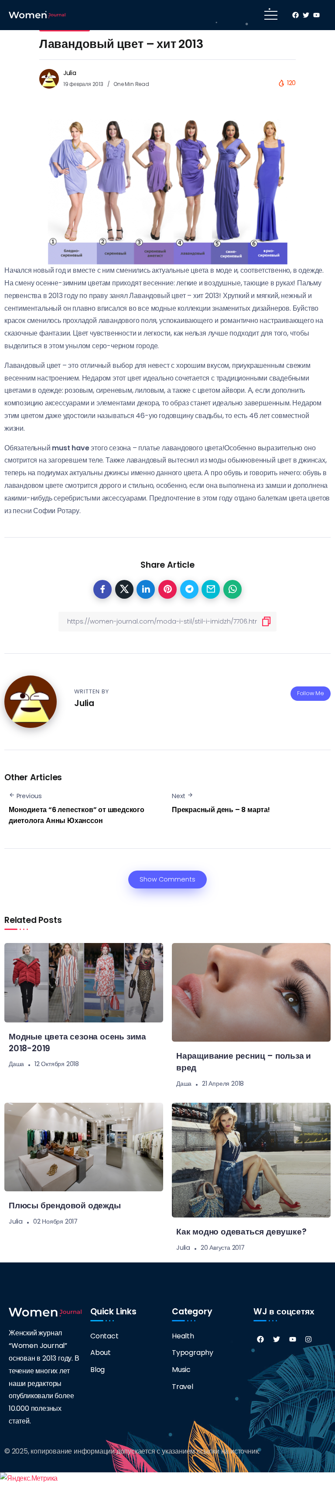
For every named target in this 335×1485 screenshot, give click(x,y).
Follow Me (310, 693)
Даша (16, 1064)
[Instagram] (308, 1339)
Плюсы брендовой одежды (65, 1205)
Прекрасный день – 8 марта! (221, 810)
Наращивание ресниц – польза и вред (243, 1061)
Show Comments (167, 879)
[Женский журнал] (37, 15)
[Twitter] (277, 1339)
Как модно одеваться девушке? (241, 1232)
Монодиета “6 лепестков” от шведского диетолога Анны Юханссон (76, 815)
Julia (69, 73)
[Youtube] (293, 1339)
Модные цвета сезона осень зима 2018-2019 (77, 1042)
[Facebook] (260, 1339)
